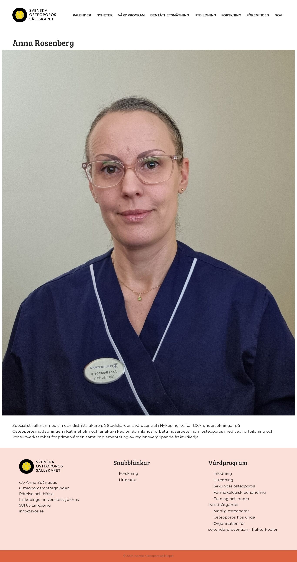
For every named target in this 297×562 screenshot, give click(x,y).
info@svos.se (31, 511)
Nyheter (105, 15)
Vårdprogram (131, 15)
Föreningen (258, 15)
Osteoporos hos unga (234, 517)
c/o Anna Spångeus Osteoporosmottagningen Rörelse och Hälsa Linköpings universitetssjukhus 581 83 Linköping (49, 494)
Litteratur (128, 479)
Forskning (231, 15)
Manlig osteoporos (231, 511)
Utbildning (205, 15)
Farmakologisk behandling (240, 492)
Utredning (223, 479)
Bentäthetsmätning (169, 15)
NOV (278, 15)
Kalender (82, 15)
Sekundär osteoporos (234, 486)
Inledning (223, 473)
